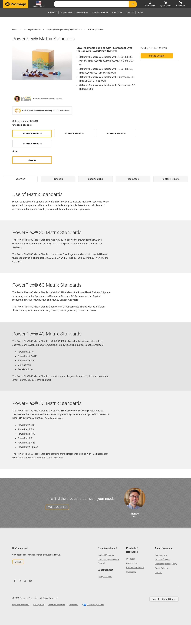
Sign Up (18, 562)
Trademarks (73, 605)
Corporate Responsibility (166, 564)
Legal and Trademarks (20, 605)
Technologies (82, 12)
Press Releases (162, 568)
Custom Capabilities (135, 567)
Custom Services (100, 12)
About (140, 12)
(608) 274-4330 (105, 576)
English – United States (164, 599)
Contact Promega (106, 555)
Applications (66, 12)
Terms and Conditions (56, 605)
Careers (158, 572)
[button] (133, 4)
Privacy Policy (38, 605)
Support (129, 12)
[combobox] (91, 4)
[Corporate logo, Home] (15, 4)
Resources (117, 12)
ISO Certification (162, 559)
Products (52, 12)
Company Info (161, 555)
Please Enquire (157, 55)
